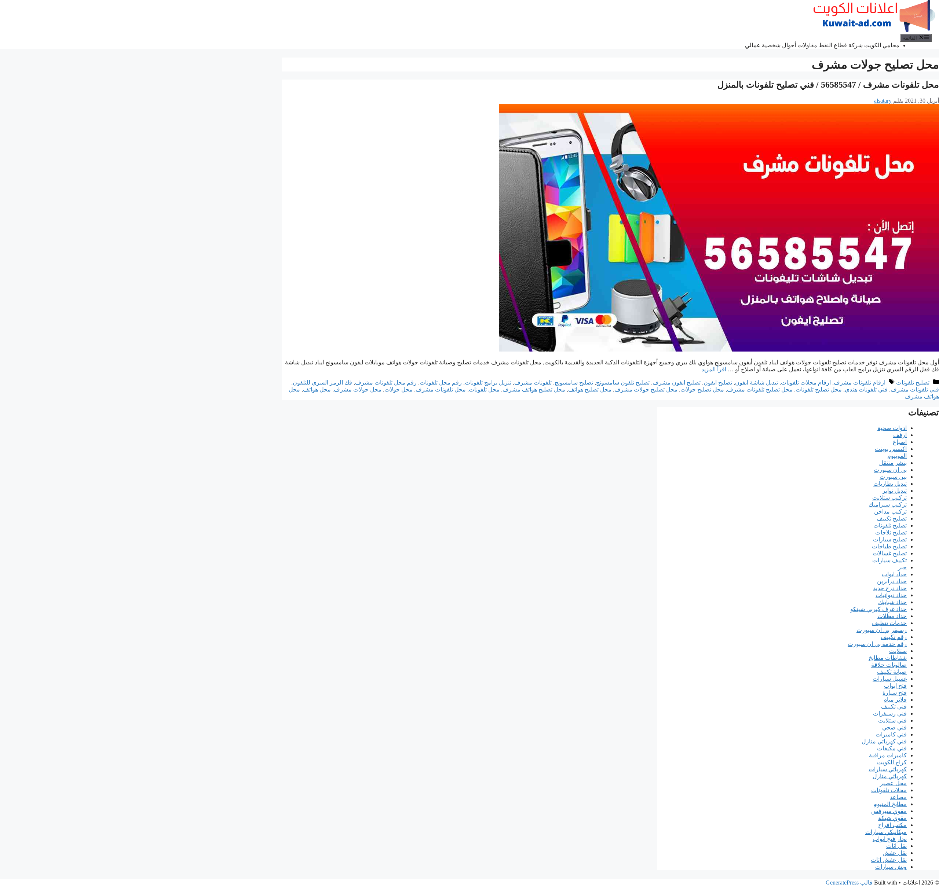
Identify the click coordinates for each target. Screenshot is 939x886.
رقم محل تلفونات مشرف (386, 382)
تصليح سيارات (890, 539)
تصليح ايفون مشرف (677, 382)
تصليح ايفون (718, 382)
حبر (902, 567)
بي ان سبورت (890, 470)
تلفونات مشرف (533, 382)
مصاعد (898, 797)
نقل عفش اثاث (889, 860)
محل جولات (398, 389)
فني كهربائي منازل (884, 741)
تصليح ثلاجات (891, 532)
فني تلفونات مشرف (915, 389)
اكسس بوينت (891, 449)
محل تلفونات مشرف (441, 389)
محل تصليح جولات (702, 389)
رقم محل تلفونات (441, 382)
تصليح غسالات (890, 553)
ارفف (900, 435)
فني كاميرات (891, 734)
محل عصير (893, 783)
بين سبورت (893, 477)
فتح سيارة (895, 693)
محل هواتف (317, 389)
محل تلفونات (484, 389)
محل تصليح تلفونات (819, 389)
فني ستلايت (892, 720)
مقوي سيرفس (889, 811)
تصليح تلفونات (912, 382)
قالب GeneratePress (849, 882)
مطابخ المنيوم (890, 804)
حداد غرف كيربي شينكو (878, 609)
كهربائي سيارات (888, 769)
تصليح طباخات (889, 546)
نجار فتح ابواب (890, 839)
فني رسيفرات (890, 713)
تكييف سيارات (889, 560)
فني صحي (894, 727)
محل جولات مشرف (357, 389)
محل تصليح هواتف (589, 389)
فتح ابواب (895, 686)
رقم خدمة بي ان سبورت (877, 644)
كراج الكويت (892, 762)
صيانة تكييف (892, 672)
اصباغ (900, 442)
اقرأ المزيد (713, 369)
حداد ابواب (894, 574)
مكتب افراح (892, 825)
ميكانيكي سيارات (886, 832)
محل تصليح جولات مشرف (645, 389)
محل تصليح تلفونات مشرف (760, 389)
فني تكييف (894, 706)
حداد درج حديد (890, 588)
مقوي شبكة (892, 818)
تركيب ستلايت (889, 498)
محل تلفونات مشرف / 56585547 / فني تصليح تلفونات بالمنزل (828, 84)
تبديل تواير (895, 491)
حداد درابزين (892, 581)
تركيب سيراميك (888, 504)
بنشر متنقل (893, 463)
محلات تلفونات (889, 790)
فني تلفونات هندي (866, 389)
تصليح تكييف (892, 518)
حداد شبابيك (892, 602)
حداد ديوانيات (891, 595)
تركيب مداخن (890, 511)
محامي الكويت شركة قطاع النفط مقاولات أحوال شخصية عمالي (822, 45)
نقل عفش (895, 853)
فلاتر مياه (895, 699)
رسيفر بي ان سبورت (881, 630)
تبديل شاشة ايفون (756, 382)
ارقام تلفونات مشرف (859, 382)
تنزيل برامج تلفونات (488, 382)
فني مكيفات (892, 748)
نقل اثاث (896, 846)
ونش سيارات (891, 867)
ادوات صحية (892, 428)
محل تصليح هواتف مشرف (534, 389)
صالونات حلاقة (889, 665)
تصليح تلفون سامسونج (623, 382)
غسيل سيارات (890, 679)
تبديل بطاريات (890, 484)
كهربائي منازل (890, 776)
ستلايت (898, 651)
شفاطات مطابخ (888, 658)
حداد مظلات (892, 616)
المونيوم (897, 456)
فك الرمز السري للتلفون (322, 382)
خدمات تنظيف (889, 623)
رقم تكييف (894, 637)
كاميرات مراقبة (888, 755)
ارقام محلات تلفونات (806, 382)
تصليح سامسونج (574, 382)
